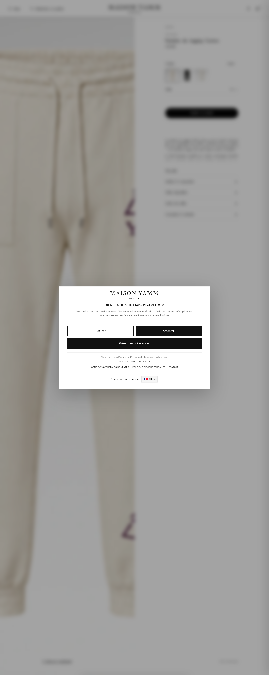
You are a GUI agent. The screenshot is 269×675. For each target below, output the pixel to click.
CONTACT (173, 367)
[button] (201, 89)
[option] (172, 76)
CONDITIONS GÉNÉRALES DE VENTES (110, 367)
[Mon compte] (248, 8)
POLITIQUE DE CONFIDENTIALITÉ (148, 367)
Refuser (100, 331)
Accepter (168, 331)
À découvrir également (57, 661)
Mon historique (229, 661)
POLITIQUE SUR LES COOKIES (134, 361)
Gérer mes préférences (134, 343)
